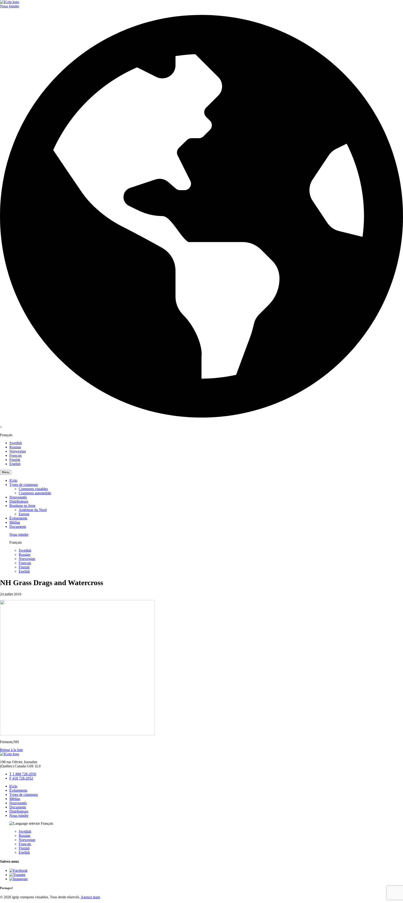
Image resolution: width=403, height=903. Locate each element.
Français (15, 455)
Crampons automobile (35, 493)
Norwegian (17, 451)
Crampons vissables (33, 489)
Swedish (15, 443)
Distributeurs (18, 501)
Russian (15, 447)
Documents (17, 527)
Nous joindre (9, 6)
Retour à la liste (11, 750)
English (15, 464)
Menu (5, 472)
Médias (14, 522)
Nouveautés (18, 497)
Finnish (14, 460)
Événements (18, 518)
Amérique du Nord (33, 510)
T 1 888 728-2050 (22, 774)
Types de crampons (23, 485)
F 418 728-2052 (21, 778)
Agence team (90, 897)
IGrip (13, 480)
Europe (24, 514)
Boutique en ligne (22, 506)
